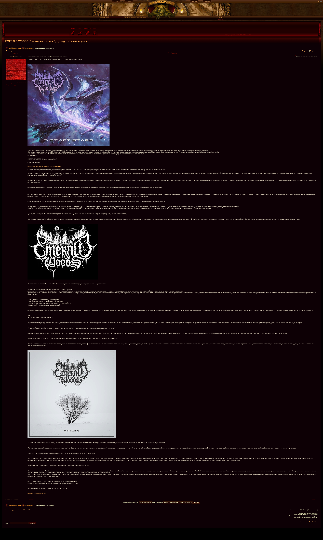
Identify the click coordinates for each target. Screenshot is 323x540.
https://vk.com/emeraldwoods (37, 494)
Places (20, 510)
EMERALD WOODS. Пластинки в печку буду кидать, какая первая (46, 41)
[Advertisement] (161, 534)
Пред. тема (305, 51)
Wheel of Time (27, 510)
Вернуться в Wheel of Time (309, 522)
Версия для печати (12, 51)
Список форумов (10, 510)
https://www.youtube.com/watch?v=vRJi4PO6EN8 (44, 166)
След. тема (313, 51)
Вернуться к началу (12, 499)
